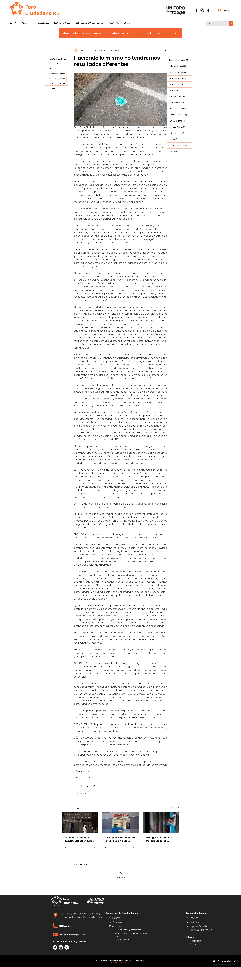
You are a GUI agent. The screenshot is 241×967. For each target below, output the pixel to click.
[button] (28, 22)
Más (158, 33)
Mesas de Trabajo (144, 33)
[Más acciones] (165, 50)
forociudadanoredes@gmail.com (72, 934)
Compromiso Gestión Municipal (119, 33)
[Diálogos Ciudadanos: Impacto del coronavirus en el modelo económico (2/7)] (80, 822)
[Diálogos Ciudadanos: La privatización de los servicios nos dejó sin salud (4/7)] (120, 822)
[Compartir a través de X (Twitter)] (81, 786)
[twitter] (208, 10)
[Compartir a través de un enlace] (94, 786)
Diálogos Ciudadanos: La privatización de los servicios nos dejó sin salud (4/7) (120, 839)
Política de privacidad (120, 963)
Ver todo (175, 807)
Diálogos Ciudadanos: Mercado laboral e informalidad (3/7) (159, 839)
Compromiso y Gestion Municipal (57, 74)
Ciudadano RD (42, 13)
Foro (30, 7)
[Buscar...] (231, 23)
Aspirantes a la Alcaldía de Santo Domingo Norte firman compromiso (57, 64)
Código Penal (52, 88)
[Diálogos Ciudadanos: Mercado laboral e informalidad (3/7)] (161, 822)
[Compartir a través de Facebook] (75, 786)
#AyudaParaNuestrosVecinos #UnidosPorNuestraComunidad (57, 59)
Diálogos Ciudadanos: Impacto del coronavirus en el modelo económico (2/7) (79, 839)
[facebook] (196, 10)
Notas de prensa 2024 (92, 33)
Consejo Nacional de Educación (57, 83)
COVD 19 (50, 69)
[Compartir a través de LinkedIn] (87, 786)
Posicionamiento (82, 771)
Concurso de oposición (56, 79)
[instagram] (202, 10)
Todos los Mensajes (70, 33)
